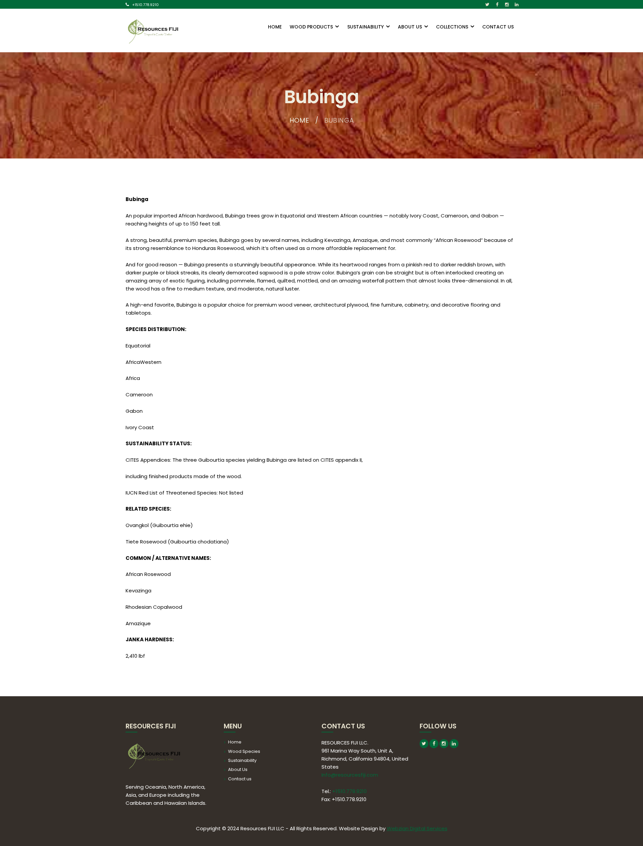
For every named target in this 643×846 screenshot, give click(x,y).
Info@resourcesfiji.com (350, 774)
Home (299, 120)
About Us (237, 769)
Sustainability (242, 760)
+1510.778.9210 (145, 4)
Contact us (240, 779)
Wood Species (244, 751)
